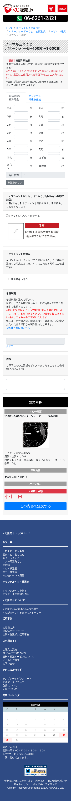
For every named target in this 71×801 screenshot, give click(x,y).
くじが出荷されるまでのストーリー (22, 612)
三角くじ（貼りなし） (15, 554)
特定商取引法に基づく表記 (18, 780)
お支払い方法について (15, 652)
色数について (10, 685)
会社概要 (38, 784)
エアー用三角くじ (12, 561)
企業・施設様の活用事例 (16, 634)
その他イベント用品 (13, 575)
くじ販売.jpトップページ (16, 533)
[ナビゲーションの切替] (62, 8)
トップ (9, 27)
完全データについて (13, 681)
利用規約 (40, 780)
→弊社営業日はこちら (18, 327)
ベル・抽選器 (10, 568)
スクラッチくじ (11, 557)
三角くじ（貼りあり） (15, 550)
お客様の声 (9, 627)
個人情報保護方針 (57, 780)
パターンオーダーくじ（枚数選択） (28, 31)
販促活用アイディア (13, 630)
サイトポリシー (22, 784)
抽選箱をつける (19, 279)
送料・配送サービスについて (18, 656)
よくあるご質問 (11, 659)
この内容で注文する (35, 506)
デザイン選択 (58, 31)
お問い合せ (9, 663)
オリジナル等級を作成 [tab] (35, 97)
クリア (9, 346)
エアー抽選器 (10, 571)
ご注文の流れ (10, 649)
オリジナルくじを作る (28, 27)
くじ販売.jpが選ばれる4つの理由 (20, 608)
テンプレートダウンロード (17, 678)
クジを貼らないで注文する (25, 215)
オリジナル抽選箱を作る (16, 593)
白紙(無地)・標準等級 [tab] (16, 97)
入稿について (10, 689)
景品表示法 (51, 784)
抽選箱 (6, 564)
